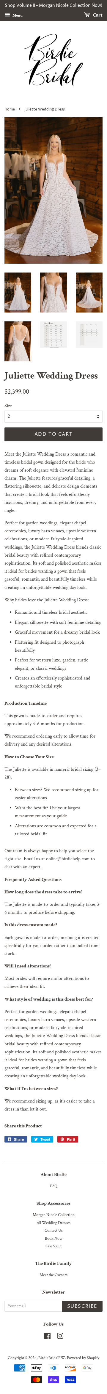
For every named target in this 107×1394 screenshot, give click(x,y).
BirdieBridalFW (51, 1358)
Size (8, 406)
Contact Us (54, 1230)
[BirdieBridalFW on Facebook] (47, 1337)
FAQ (53, 1186)
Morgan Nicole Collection (54, 1214)
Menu (17, 15)
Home (9, 109)
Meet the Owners (53, 1275)
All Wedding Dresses (53, 1222)
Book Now (53, 1238)
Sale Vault (53, 1246)
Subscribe (82, 1306)
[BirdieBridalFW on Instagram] (60, 1337)
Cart (97, 15)
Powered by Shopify (83, 1358)
